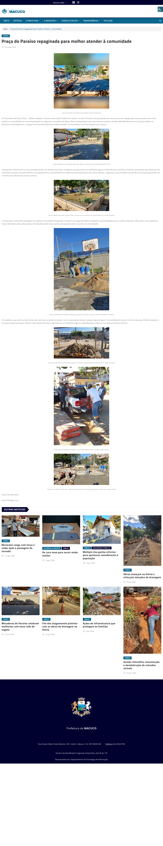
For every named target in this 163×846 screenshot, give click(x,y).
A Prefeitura (32, 21)
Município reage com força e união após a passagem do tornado (18, 548)
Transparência (90, 21)
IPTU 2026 (108, 21)
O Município (50, 21)
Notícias (17, 21)
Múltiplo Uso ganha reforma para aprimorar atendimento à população (100, 555)
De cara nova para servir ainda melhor (60, 554)
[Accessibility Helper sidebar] (160, 9)
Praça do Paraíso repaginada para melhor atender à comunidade (35, 29)
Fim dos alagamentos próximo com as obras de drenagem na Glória (60, 626)
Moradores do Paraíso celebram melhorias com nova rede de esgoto (20, 626)
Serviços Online (70, 21)
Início (6, 21)
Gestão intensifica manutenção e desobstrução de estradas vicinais (141, 665)
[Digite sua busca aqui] (160, 21)
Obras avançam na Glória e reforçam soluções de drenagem (142, 576)
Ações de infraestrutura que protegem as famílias (99, 625)
